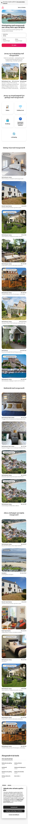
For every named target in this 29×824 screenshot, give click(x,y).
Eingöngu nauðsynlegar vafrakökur (14, 811)
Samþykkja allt (14, 807)
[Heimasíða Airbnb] (3, 7)
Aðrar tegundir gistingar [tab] (7, 758)
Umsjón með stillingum (14, 814)
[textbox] (8, 41)
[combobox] (14, 36)
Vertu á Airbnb (21, 7)
